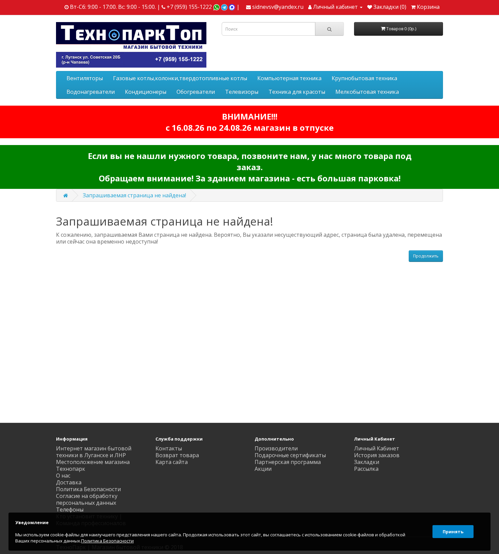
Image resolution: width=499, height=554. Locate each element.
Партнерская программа (288, 462)
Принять (453, 532)
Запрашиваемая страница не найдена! (134, 195)
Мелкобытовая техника (367, 91)
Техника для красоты (297, 91)
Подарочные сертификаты (290, 455)
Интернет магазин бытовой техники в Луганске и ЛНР (93, 452)
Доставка (68, 482)
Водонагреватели (91, 91)
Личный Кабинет (376, 448)
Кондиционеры (145, 91)
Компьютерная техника (289, 78)
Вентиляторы (85, 78)
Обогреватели (196, 91)
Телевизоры (241, 91)
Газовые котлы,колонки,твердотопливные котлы (180, 78)
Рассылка (366, 468)
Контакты (168, 448)
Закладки (366, 462)
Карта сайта (171, 462)
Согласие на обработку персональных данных (86, 499)
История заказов (377, 455)
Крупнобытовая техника (364, 78)
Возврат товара (177, 455)
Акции (263, 468)
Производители (276, 448)
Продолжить (426, 256)
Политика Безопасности (88, 489)
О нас (63, 475)
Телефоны (70, 509)
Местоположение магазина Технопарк (93, 465)
